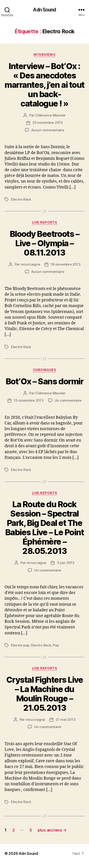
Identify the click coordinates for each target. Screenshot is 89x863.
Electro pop (20, 645)
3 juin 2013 (65, 563)
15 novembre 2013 (29, 400)
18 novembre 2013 (65, 264)
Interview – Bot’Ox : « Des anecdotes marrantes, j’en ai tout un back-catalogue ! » (44, 85)
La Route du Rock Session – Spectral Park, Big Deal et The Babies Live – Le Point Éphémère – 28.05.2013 (44, 527)
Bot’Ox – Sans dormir (44, 381)
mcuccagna (30, 264)
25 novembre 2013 (47, 122)
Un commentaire (68, 400)
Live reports (44, 222)
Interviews (44, 55)
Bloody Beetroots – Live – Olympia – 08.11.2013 (44, 243)
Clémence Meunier (50, 115)
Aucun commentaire (47, 130)
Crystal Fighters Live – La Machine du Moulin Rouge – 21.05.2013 (44, 694)
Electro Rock (21, 199)
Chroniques (44, 370)
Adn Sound (44, 9)
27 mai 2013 (65, 719)
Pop (56, 645)
